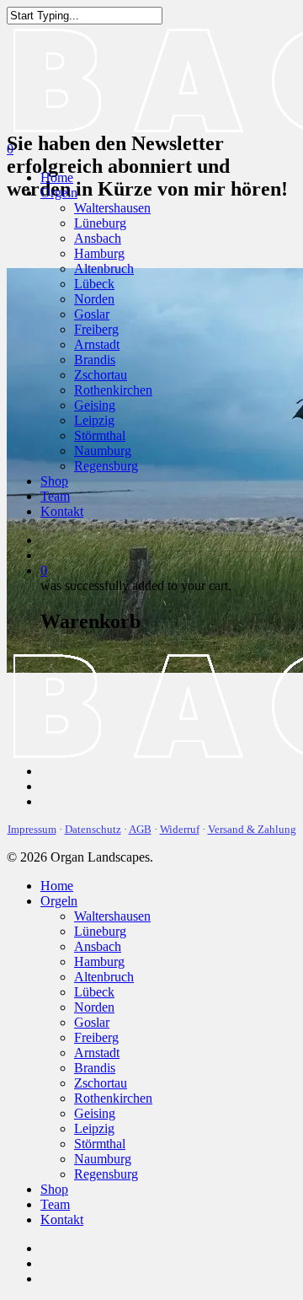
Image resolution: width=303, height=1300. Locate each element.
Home (56, 177)
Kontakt (61, 511)
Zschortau (100, 375)
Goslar (91, 314)
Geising (94, 405)
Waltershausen (112, 208)
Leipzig (94, 420)
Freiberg (96, 329)
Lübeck (94, 284)
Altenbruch (104, 268)
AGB (140, 829)
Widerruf (179, 829)
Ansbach (97, 238)
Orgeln (58, 192)
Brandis (94, 359)
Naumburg (102, 450)
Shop (54, 481)
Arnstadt (97, 344)
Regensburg (106, 466)
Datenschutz (93, 829)
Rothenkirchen (113, 390)
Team (55, 496)
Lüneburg (100, 223)
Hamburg (99, 253)
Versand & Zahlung (252, 829)
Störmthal (99, 435)
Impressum (32, 829)
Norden (94, 299)
